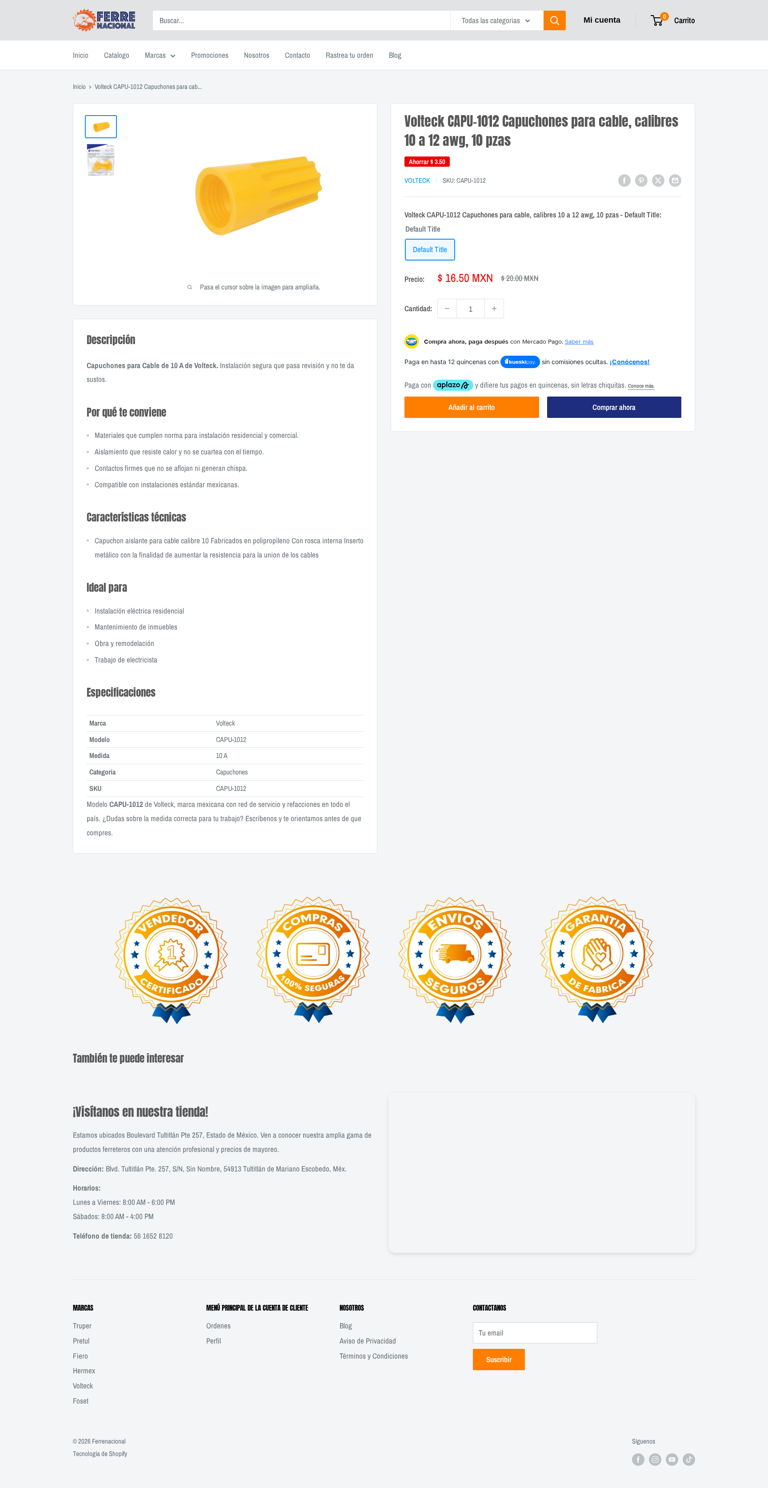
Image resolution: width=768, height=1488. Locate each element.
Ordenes (218, 1325)
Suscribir (499, 1359)
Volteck (417, 180)
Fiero (80, 1356)
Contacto (297, 55)
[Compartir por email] (675, 179)
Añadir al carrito (471, 407)
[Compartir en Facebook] (624, 179)
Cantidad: (418, 308)
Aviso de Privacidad (368, 1341)
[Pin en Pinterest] (641, 179)
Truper (82, 1325)
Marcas (155, 55)
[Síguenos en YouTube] (672, 1459)
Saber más (579, 341)
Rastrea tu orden (349, 55)
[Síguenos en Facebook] (638, 1459)
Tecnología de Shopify (100, 1453)
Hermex (84, 1370)
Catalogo (116, 55)
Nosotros (256, 55)
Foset (80, 1401)
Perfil (213, 1341)
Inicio (80, 55)
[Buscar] (555, 20)
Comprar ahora (614, 407)
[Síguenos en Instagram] (655, 1459)
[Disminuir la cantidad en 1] (447, 308)
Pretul (81, 1341)
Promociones (209, 55)
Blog (395, 55)
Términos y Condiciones (374, 1356)
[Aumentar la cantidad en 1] (494, 308)
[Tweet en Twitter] (658, 179)
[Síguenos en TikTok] (689, 1459)
